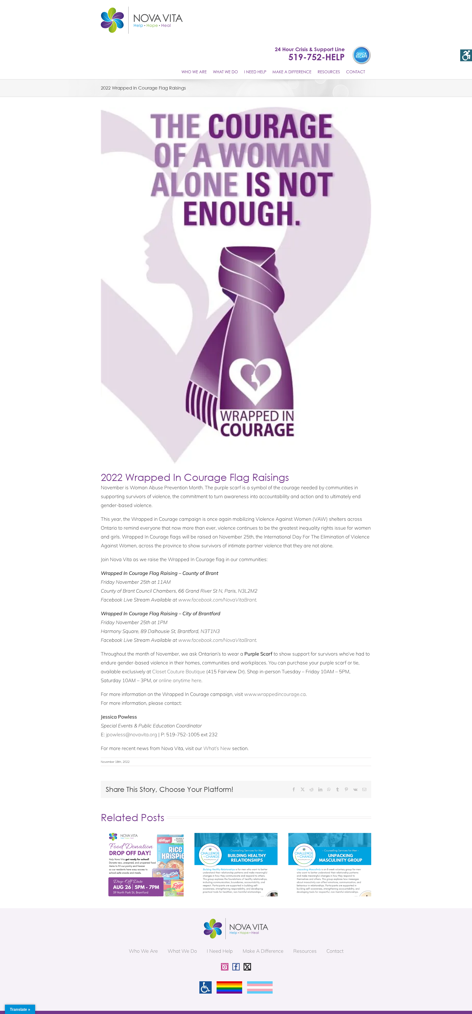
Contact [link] (334, 951)
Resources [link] (305, 951)
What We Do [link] (182, 951)
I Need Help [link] (220, 951)
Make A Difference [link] (263, 951)
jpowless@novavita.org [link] (131, 734)
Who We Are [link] (143, 951)
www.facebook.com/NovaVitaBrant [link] (217, 600)
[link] (466, 55)
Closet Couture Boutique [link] (178, 671)
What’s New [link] (217, 748)
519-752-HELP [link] (316, 56)
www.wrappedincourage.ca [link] (275, 694)
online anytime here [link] (180, 680)
